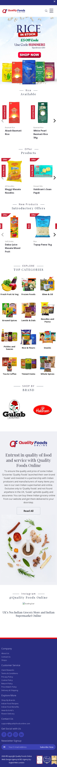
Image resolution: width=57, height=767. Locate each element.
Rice (35, 241)
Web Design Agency (9, 759)
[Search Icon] (46, 11)
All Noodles (9, 186)
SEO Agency (23, 759)
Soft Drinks (9, 241)
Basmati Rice (10, 127)
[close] (54, 2)
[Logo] (13, 14)
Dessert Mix (38, 186)
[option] (28, 2)
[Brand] (14, 409)
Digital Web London (16, 762)
